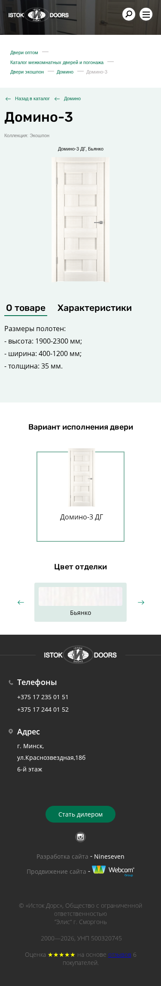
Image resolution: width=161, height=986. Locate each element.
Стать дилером (80, 814)
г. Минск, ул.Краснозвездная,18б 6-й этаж (51, 757)
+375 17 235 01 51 (43, 697)
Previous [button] (20, 602)
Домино (72, 98)
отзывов (119, 954)
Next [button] (140, 602)
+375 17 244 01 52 (43, 709)
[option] (80, 219)
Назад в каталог (32, 98)
